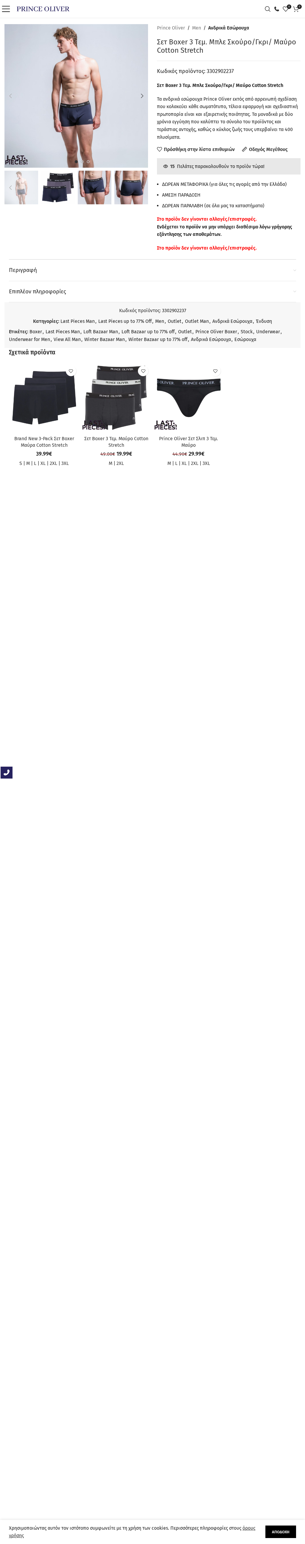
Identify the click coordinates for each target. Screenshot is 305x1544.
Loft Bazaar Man (100, 331)
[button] (10, 96)
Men (196, 28)
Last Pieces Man (77, 321)
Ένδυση (264, 321)
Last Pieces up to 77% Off (125, 321)
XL (43, 463)
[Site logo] (43, 8)
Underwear (268, 331)
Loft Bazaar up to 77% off (148, 331)
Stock (247, 331)
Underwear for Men (29, 339)
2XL (53, 463)
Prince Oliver (171, 28)
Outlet (174, 321)
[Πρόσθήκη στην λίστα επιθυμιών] (71, 371)
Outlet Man (197, 321)
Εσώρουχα (245, 339)
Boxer (35, 331)
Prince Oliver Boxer (216, 331)
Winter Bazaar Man (104, 339)
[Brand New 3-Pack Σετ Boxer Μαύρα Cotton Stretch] (44, 398)
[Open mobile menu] (7, 9)
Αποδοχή (281, 1532)
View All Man (67, 339)
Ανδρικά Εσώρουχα (228, 28)
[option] (76, 161)
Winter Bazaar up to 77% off (157, 339)
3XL (65, 463)
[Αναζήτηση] (269, 9)
